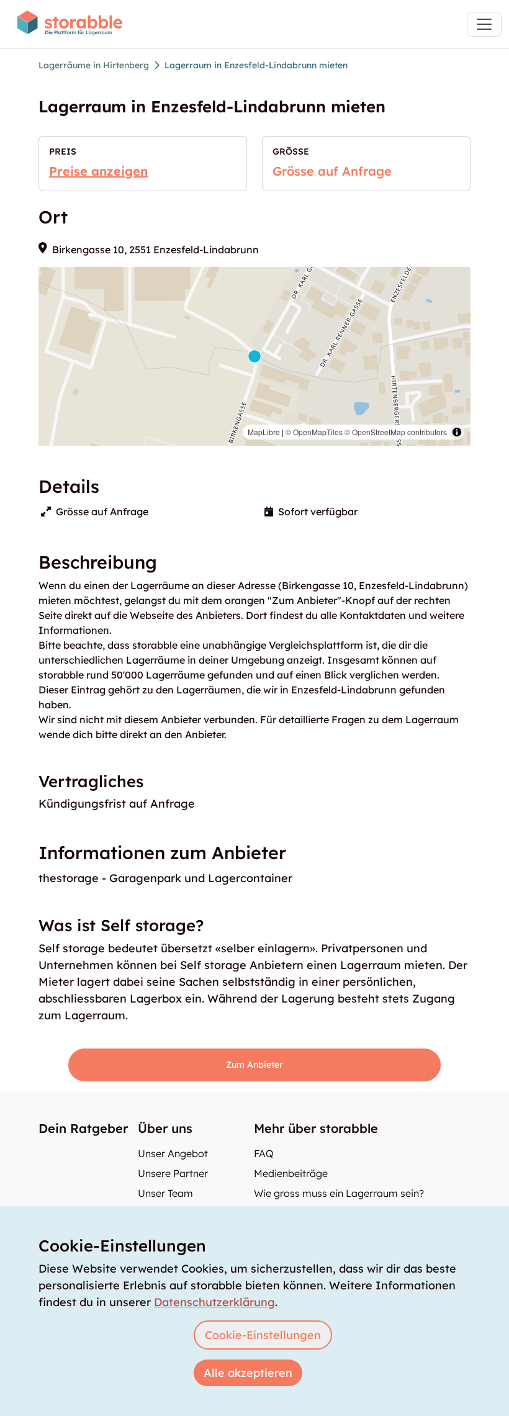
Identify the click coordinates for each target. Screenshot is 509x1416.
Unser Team (165, 1193)
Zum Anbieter (254, 1064)
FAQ (264, 1153)
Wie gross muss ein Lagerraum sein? (339, 1193)
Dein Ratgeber (83, 1128)
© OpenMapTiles (314, 431)
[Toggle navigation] (484, 24)
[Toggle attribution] (456, 432)
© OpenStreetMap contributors (396, 431)
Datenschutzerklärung (214, 1302)
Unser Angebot (173, 1153)
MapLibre (264, 431)
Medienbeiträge (291, 1173)
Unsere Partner (173, 1173)
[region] (254, 356)
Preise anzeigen (98, 171)
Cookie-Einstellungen (263, 1335)
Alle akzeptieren (248, 1373)
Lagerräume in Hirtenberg (93, 65)
